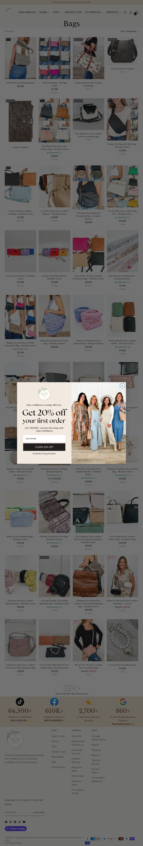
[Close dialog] (122, 385)
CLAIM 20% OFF (44, 447)
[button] (44, 453)
